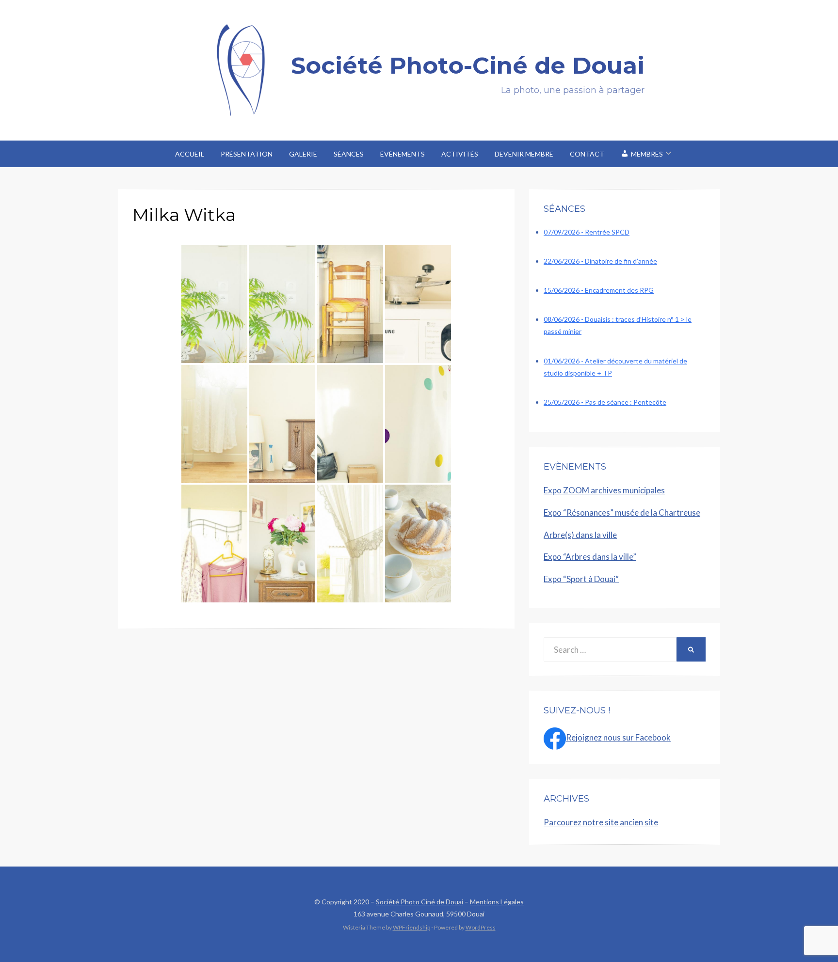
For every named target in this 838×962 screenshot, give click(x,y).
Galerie (303, 154)
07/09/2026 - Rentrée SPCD (586, 232)
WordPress (481, 927)
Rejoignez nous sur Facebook (618, 737)
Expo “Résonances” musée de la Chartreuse (622, 512)
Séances (349, 154)
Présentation (247, 154)
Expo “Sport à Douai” (581, 579)
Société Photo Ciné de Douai (419, 902)
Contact (587, 154)
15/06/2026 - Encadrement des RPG (599, 290)
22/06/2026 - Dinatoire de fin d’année (600, 261)
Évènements (402, 154)
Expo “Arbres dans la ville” (590, 557)
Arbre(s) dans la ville (580, 535)
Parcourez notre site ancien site (601, 822)
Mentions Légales (497, 902)
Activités (459, 154)
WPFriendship (411, 927)
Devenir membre (524, 154)
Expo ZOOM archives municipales (604, 490)
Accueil (189, 154)
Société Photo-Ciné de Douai (468, 65)
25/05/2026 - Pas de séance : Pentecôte (605, 402)
